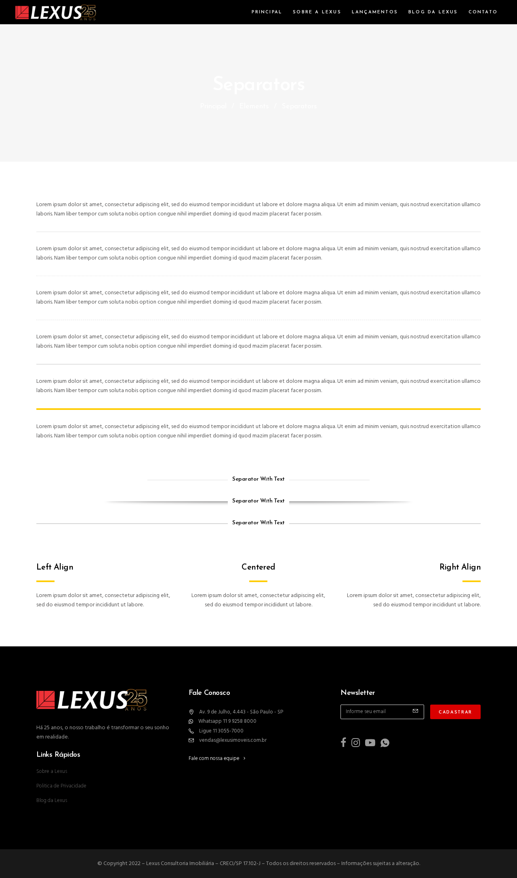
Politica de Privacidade (61, 786)
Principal (213, 106)
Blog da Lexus (51, 800)
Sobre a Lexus (51, 771)
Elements (254, 106)
